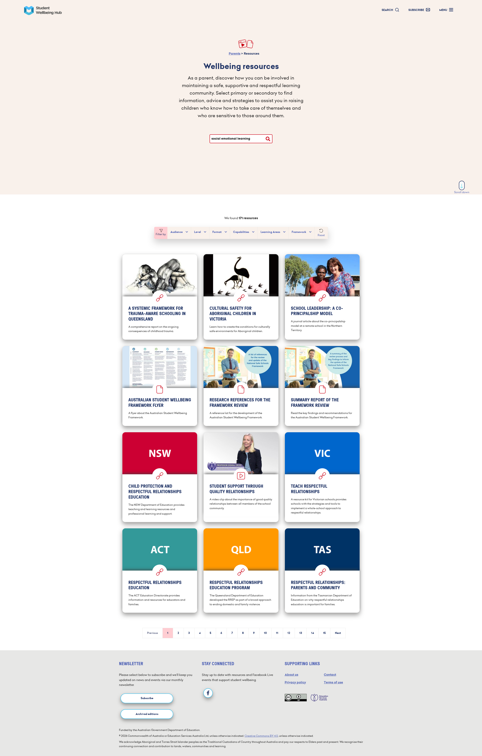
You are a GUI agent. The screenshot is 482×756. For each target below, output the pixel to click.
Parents (234, 53)
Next (338, 633)
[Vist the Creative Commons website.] (296, 697)
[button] (390, 10)
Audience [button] (176, 232)
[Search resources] (268, 139)
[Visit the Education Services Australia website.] (317, 697)
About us (291, 675)
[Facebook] (208, 693)
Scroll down (461, 192)
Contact (330, 675)
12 (289, 633)
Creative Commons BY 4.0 (261, 736)
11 (277, 633)
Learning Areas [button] (270, 232)
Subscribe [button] (147, 698)
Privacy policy (295, 682)
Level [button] (197, 232)
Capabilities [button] (241, 232)
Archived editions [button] (147, 714)
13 (300, 633)
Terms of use (333, 682)
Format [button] (217, 232)
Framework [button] (299, 232)
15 (324, 633)
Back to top (462, 742)
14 (312, 633)
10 (265, 633)
